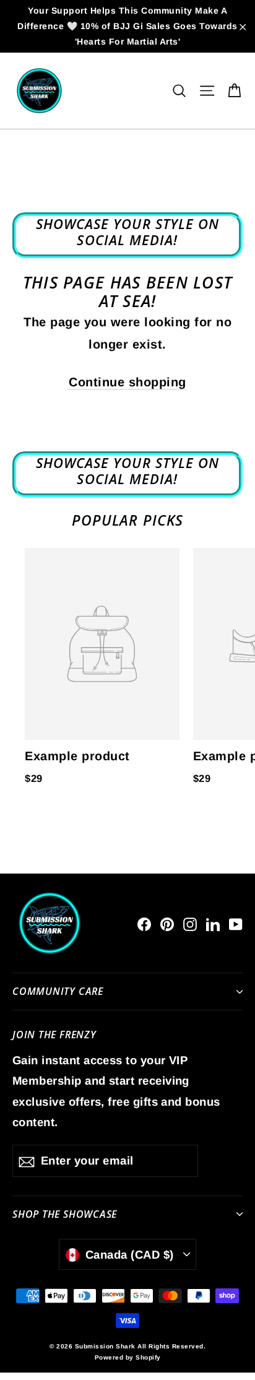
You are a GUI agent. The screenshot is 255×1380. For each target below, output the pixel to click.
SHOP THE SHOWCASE (64, 1214)
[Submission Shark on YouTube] (236, 923)
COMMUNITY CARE (57, 991)
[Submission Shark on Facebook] (144, 923)
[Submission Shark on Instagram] (190, 923)
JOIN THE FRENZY (54, 1034)
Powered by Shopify (128, 1357)
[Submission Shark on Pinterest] (167, 923)
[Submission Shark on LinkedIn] (213, 923)
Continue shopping (127, 382)
